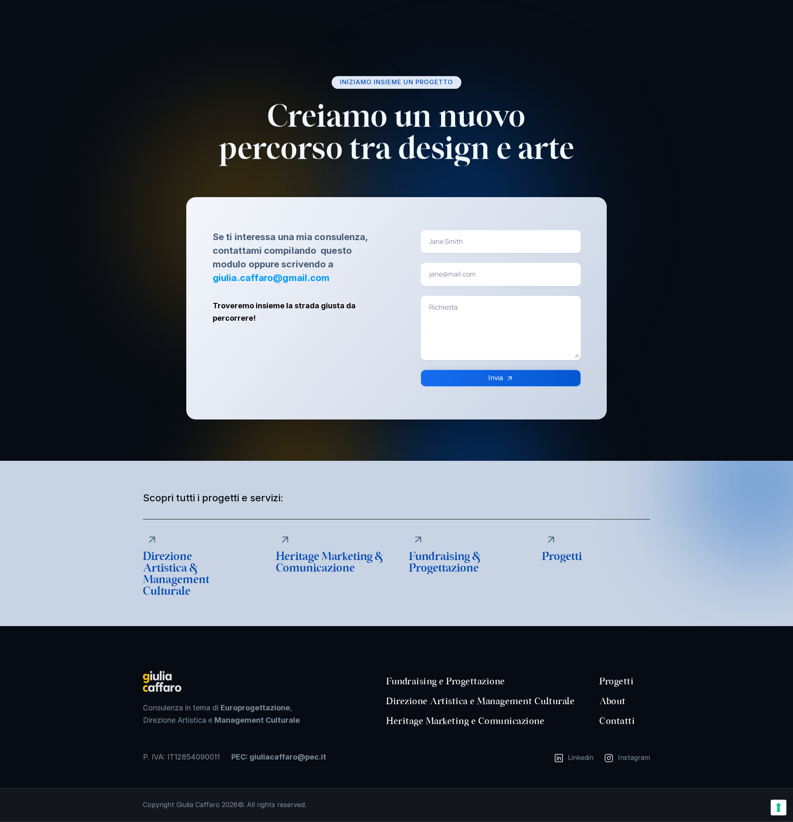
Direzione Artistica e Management (459, 701)
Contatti (617, 721)
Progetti (616, 681)
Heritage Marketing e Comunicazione (465, 721)
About (612, 701)
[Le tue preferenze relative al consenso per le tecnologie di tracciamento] (778, 807)
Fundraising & (445, 556)
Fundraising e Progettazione (445, 681)
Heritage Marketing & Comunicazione (330, 562)
